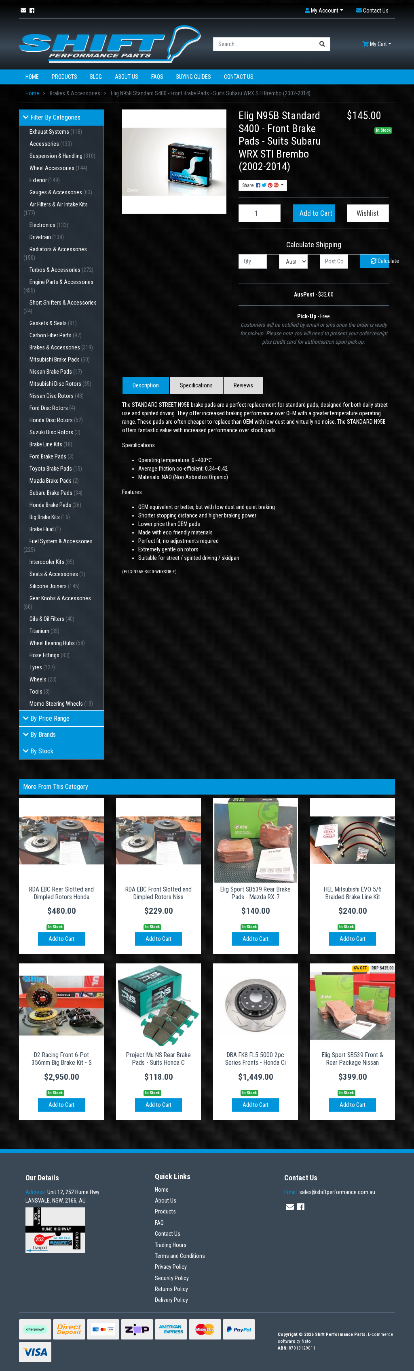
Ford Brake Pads (52, 456)
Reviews (243, 385)
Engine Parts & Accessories (58, 286)
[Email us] (23, 10)
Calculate (382, 261)
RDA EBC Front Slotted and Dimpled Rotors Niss (158, 893)
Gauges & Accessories (61, 192)
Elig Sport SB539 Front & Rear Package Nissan (352, 1058)
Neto (306, 1341)
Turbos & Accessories (61, 270)
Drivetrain (47, 237)
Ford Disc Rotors (52, 408)
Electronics (49, 225)
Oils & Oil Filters (52, 619)
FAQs (157, 77)
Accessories (51, 144)
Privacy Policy (171, 1267)
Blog (96, 77)
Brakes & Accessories (61, 347)
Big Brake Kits (50, 517)
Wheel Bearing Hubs (57, 643)
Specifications (196, 385)
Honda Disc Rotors (56, 420)
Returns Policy (171, 1289)
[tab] (145, 385)
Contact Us (238, 77)
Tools (40, 691)
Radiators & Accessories (55, 253)
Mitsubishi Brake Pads (60, 359)
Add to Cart (316, 213)
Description (146, 385)
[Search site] (322, 44)
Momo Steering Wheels (61, 703)
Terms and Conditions (180, 1256)
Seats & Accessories (57, 574)
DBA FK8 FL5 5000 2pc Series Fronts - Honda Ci (255, 1058)
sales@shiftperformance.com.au (329, 1192)
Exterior (45, 180)
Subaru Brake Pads (56, 493)
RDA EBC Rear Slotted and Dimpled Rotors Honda (61, 893)
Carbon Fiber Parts (56, 335)
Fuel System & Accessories (58, 545)
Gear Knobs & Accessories (57, 602)
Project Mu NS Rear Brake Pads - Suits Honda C (158, 1058)
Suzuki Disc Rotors (55, 432)
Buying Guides (193, 77)
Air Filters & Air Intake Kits (55, 208)
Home (32, 77)
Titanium (44, 631)
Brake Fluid (45, 529)
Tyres (42, 667)
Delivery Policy (171, 1300)
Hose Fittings (50, 655)
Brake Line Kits (51, 444)
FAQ (159, 1223)
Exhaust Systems (56, 131)
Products (64, 77)
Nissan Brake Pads (56, 371)
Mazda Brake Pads (54, 480)
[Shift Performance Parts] (110, 43)
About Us (126, 77)
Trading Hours (170, 1245)
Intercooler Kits (52, 562)
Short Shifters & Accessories (60, 306)
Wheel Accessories (58, 168)
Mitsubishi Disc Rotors (60, 384)
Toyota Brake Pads (56, 468)
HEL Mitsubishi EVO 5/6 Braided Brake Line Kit (353, 893)
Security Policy (172, 1278)
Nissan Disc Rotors (57, 396)
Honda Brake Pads (55, 505)
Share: (249, 185)
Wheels (43, 679)
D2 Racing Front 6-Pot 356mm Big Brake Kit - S (62, 1058)
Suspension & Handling (62, 156)
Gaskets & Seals (53, 323)
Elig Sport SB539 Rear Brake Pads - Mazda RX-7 (255, 893)
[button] (324, 10)
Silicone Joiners (55, 586)
